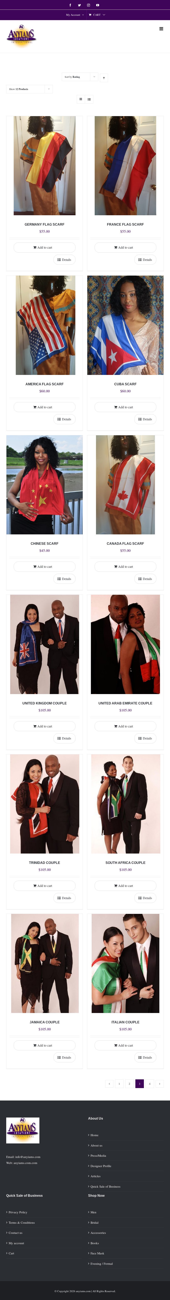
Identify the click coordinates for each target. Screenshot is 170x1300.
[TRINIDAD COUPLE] (44, 804)
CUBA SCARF (125, 384)
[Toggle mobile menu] (161, 29)
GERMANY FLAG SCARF (44, 224)
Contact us (15, 1233)
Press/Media (98, 1155)
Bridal (94, 1222)
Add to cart (44, 247)
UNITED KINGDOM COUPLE (44, 703)
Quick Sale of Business (105, 1186)
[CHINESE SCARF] (44, 484)
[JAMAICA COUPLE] (44, 963)
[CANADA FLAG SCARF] (125, 484)
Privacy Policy (18, 1212)
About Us (95, 1118)
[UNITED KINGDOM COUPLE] (44, 644)
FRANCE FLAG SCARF (125, 224)
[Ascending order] (104, 78)
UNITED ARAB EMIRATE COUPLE (125, 703)
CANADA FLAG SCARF (125, 543)
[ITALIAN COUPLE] (125, 963)
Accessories (98, 1233)
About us (96, 1145)
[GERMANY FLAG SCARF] (44, 165)
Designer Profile (101, 1166)
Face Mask (97, 1253)
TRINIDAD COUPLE (44, 863)
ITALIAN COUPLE (126, 1022)
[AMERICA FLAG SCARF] (44, 325)
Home (94, 1135)
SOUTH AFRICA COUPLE (126, 863)
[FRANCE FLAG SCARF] (125, 165)
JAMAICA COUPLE (45, 1022)
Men (93, 1212)
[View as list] (89, 99)
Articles (96, 1176)
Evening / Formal (102, 1263)
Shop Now (96, 1195)
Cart (11, 1253)
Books (95, 1243)
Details (66, 259)
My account (16, 1243)
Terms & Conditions (22, 1222)
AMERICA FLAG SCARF (45, 384)
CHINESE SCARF (44, 543)
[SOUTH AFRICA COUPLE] (125, 804)
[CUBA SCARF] (125, 325)
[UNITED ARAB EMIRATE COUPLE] (125, 644)
